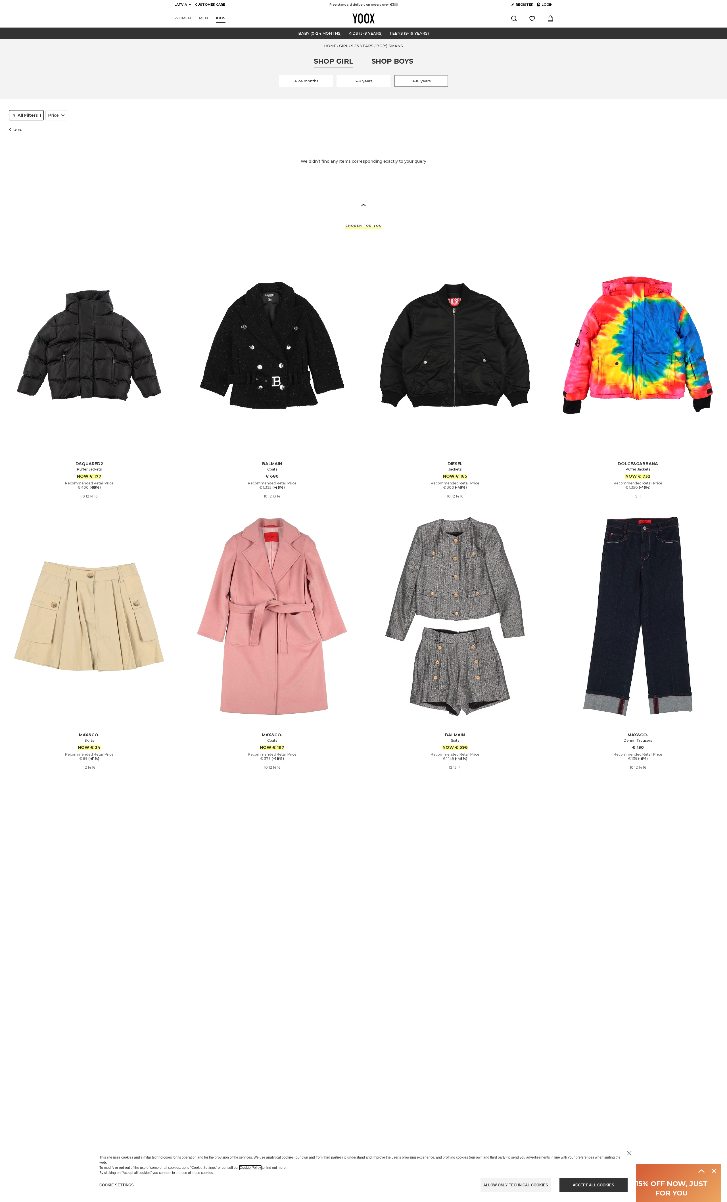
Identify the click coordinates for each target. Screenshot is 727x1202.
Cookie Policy (250, 1168)
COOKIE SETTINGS (116, 1185)
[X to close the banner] (629, 1153)
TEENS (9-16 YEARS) (409, 33)
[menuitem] (182, 18)
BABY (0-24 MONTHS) (320, 33)
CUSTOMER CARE (210, 5)
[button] (363, 205)
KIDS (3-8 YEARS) (365, 33)
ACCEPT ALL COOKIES (593, 1185)
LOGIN (545, 6)
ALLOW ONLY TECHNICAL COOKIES (515, 1185)
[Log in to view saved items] (532, 18)
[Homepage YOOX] (363, 18)
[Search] (514, 18)
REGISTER (524, 5)
